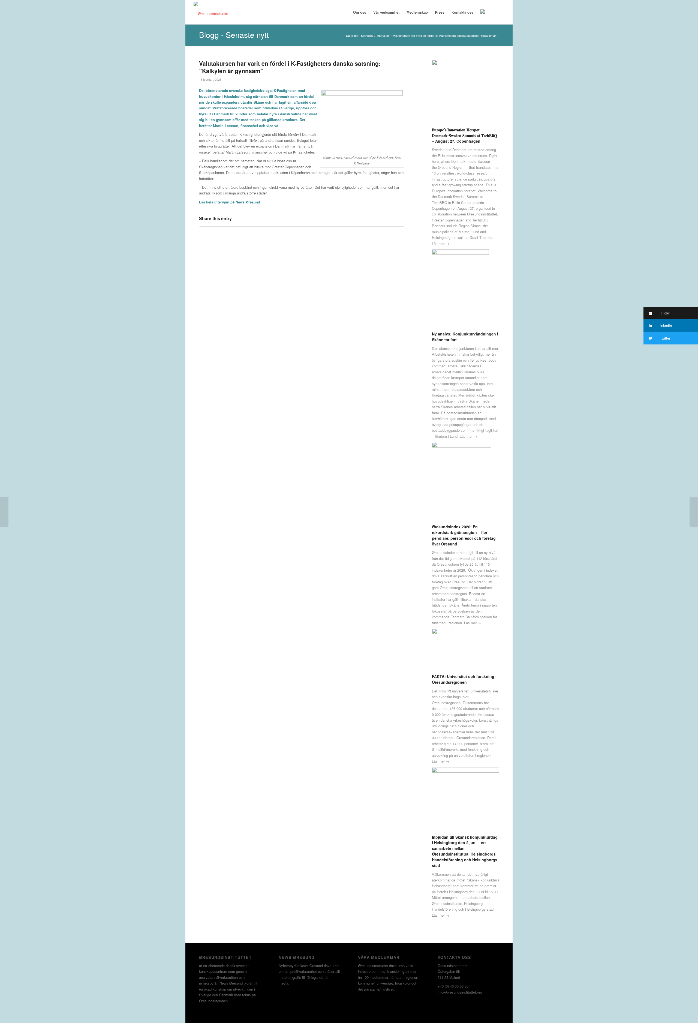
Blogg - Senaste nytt (234, 34)
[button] (670, 313)
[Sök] (493, 12)
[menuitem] (360, 12)
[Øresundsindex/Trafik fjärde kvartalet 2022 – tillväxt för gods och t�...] (694, 512)
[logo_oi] (211, 14)
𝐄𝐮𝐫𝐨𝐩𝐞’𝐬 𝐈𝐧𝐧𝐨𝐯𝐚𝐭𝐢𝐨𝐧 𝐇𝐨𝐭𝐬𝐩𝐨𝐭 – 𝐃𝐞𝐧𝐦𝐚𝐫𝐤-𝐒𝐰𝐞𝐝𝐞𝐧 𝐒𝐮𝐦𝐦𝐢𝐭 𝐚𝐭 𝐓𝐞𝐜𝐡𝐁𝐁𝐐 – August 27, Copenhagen (464, 135)
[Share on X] (301, 234)
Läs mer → (440, 243)
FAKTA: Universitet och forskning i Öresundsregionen (464, 679)
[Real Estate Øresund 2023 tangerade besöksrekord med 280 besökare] (4, 512)
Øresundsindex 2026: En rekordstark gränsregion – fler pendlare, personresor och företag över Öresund (464, 535)
